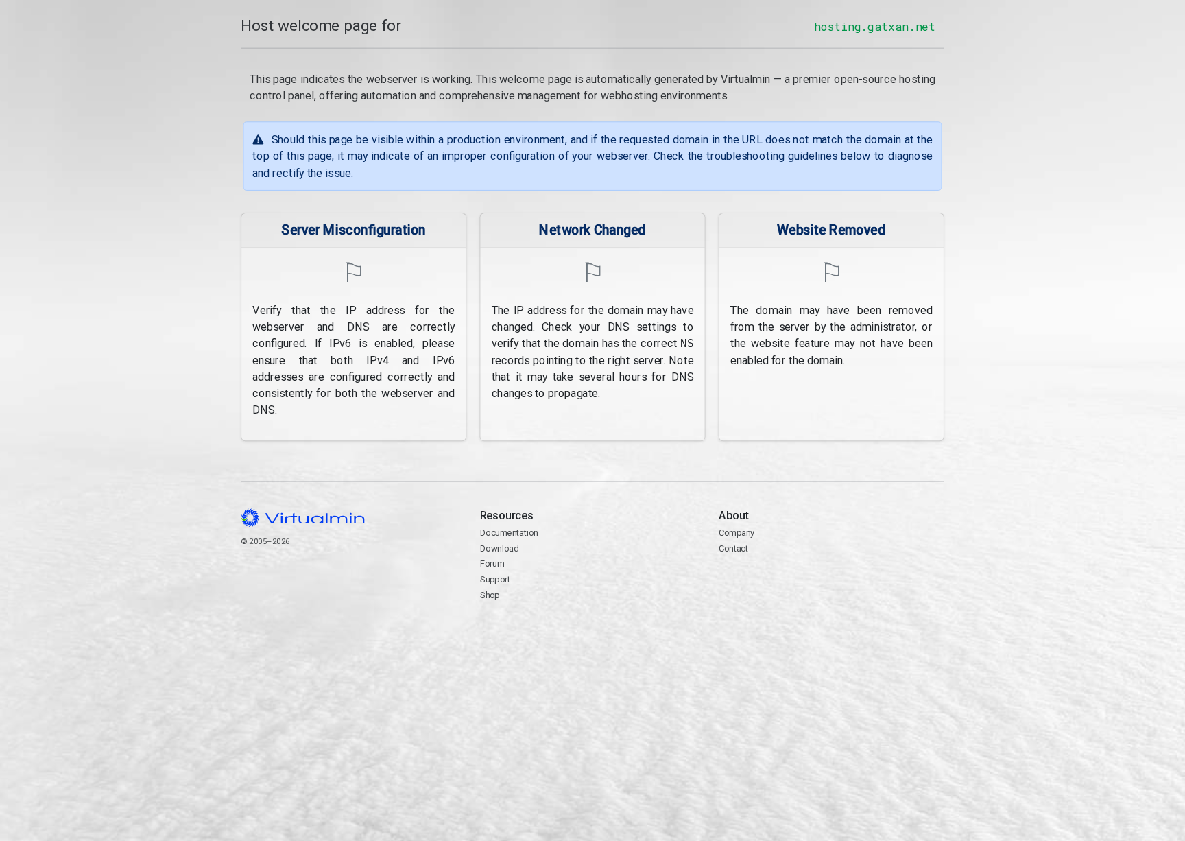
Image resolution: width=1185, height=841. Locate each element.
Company (737, 533)
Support (495, 579)
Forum (492, 563)
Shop (490, 595)
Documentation (509, 533)
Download (499, 548)
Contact (772, 580)
